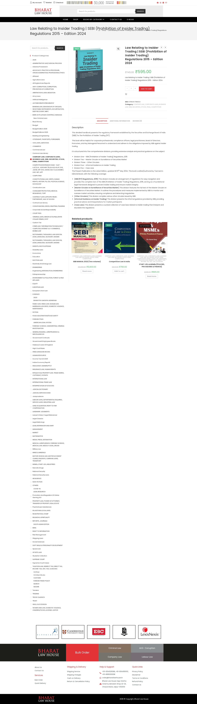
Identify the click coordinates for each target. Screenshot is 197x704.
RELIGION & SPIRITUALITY (41, 517)
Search (140, 11)
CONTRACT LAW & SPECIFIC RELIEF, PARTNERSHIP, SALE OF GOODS (45, 198)
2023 (35, 297)
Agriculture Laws (39, 80)
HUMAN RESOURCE (39, 355)
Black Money (37, 122)
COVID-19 (37, 489)
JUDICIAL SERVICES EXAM (41, 393)
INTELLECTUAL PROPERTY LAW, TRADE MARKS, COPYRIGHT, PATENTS (48, 374)
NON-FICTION (37, 482)
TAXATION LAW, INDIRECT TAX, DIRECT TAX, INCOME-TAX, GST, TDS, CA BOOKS (151, 260)
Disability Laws (38, 250)
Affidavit (36, 76)
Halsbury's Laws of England (43, 345)
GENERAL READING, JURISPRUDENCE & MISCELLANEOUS (46, 333)
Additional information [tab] (120, 121)
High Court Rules (39, 348)
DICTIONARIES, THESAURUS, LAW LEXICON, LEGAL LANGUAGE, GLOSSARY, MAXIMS (47, 235)
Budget (35, 125)
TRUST (35, 601)
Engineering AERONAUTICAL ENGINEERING (47, 271)
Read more (87, 271)
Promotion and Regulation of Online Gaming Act (46, 496)
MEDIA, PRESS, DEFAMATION (42, 440)
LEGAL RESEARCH (39, 492)
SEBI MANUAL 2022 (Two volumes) (87, 261)
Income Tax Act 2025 (40, 359)
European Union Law (40, 291)
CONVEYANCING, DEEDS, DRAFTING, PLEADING (49, 206)
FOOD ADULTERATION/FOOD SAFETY (45, 316)
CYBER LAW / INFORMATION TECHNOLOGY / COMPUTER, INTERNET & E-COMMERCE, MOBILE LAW (48, 228)
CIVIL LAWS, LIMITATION (41, 143)
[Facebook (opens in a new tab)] (157, 3)
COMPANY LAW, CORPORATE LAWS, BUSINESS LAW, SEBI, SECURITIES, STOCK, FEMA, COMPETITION (87, 257)
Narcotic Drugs (38, 468)
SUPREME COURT (39, 559)
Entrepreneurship (39, 274)
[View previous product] (161, 47)
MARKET (35, 433)
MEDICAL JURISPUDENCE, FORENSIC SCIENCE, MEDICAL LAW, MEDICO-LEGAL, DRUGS (48, 444)
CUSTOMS (37, 578)
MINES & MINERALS (39, 452)
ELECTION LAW (38, 260)
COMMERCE (37, 146)
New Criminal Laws (40, 118)
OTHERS (35, 485)
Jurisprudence (38, 396)
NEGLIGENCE (37, 478)
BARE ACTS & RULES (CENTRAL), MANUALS (47, 115)
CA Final (36, 572)
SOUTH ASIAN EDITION (41, 524)
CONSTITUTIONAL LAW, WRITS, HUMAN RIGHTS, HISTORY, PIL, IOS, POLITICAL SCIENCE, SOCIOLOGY (49, 181)
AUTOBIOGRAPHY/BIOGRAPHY (43, 103)
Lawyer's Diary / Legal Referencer (45, 415)
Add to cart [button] (119, 271)
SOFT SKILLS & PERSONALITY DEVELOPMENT (48, 545)
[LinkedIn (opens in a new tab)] (163, 3)
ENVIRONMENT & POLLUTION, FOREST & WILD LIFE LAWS (48, 279)
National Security (39, 471)
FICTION (35, 312)
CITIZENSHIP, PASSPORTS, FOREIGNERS (46, 139)
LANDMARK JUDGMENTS (41, 412)
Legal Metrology (38, 422)
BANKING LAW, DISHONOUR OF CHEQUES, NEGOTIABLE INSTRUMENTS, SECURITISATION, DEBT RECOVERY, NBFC (48, 109)
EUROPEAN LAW (38, 287)
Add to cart (146, 89)
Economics (37, 253)
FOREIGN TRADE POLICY (42, 581)
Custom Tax (37, 223)
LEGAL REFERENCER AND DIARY (43, 426)
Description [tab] (102, 121)
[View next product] (165, 47)
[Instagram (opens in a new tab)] (160, 3)
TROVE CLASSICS (39, 597)
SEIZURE (36, 587)
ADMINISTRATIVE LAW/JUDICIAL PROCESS (47, 63)
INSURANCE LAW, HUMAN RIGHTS (44, 369)
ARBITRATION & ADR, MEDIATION (44, 93)
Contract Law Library (40, 203)
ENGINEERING (37, 267)
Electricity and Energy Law (42, 264)
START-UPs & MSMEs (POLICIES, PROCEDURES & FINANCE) (152, 265)
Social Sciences (38, 542)
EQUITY (35, 284)
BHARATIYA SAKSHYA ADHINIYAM (45, 300)
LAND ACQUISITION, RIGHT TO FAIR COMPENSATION (45, 407)
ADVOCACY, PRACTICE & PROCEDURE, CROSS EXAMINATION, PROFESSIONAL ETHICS (49, 71)
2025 (34, 60)
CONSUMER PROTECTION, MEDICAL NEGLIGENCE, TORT (45, 192)
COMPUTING (37, 176)
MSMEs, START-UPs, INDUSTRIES (156, 259)
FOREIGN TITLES (38, 319)
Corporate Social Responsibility (44, 210)
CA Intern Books (39, 575)
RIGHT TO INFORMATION (41, 531)
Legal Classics (38, 418)
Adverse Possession (40, 67)
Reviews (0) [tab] (137, 121)
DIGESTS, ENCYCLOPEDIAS (42, 246)
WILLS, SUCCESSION (40, 604)
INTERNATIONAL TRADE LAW (42, 382)
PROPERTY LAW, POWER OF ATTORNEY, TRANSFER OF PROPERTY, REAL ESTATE (46, 502)
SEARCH (36, 584)
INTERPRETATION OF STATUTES (43, 386)
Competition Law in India (119, 261)
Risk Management (39, 535)
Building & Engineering (41, 136)
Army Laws (36, 96)
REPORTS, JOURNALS (40, 521)
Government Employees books (44, 341)
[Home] (99, 30)
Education (36, 257)
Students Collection (40, 556)
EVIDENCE (36, 294)
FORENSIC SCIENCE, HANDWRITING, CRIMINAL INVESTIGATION (48, 327)
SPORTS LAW (37, 552)
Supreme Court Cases (41, 563)
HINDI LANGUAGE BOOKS (41, 352)
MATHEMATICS (38, 436)
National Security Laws (41, 475)
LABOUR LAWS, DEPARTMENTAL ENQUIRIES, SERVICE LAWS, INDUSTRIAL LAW (47, 401)
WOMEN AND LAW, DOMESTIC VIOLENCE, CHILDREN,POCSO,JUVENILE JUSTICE (47, 609)
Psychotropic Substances (42, 507)
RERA (34, 528)
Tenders (36, 590)
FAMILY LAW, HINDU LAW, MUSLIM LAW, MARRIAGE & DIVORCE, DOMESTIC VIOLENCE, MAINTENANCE (48, 306)
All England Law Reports (41, 83)
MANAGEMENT (38, 429)
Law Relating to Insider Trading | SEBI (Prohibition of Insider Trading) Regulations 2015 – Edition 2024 (144, 30)
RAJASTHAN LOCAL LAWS (41, 510)
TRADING (36, 594)
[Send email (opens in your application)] (166, 3)
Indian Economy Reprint (41, 362)
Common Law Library (40, 153)
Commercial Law (39, 150)
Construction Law (39, 187)
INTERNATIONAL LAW (40, 379)
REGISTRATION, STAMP (40, 514)
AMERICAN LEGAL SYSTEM (42, 322)
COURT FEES (37, 213)
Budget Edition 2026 (40, 129)
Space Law (37, 549)
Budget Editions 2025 (40, 132)
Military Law (37, 449)
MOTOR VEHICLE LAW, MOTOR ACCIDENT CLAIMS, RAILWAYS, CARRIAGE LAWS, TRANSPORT (47, 458)
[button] (118, 49)
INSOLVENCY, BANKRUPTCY (42, 366)
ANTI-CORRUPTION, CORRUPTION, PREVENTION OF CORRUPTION (45, 88)
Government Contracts (41, 338)
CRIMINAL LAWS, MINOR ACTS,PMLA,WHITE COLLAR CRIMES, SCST (47, 218)
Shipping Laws (38, 538)
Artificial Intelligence (40, 100)
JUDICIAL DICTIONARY (40, 389)
